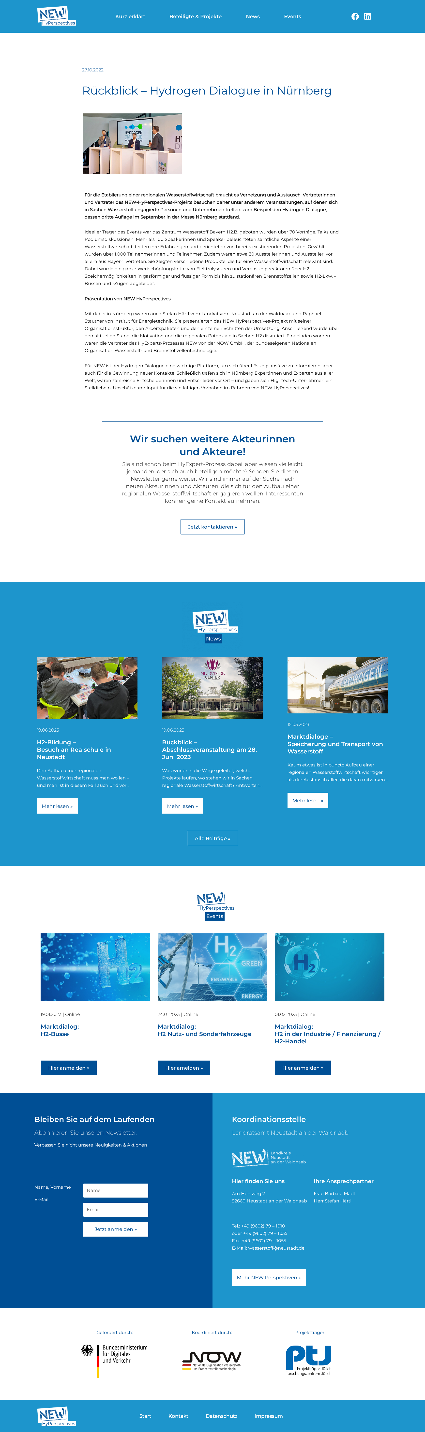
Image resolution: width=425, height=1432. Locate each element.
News (253, 16)
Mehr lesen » (57, 806)
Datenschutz (221, 1416)
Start (145, 1416)
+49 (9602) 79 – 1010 (263, 1226)
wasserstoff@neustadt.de (276, 1248)
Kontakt (178, 1416)
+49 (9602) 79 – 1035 (265, 1233)
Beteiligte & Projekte (195, 16)
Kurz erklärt (130, 16)
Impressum (269, 1416)
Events (292, 16)
